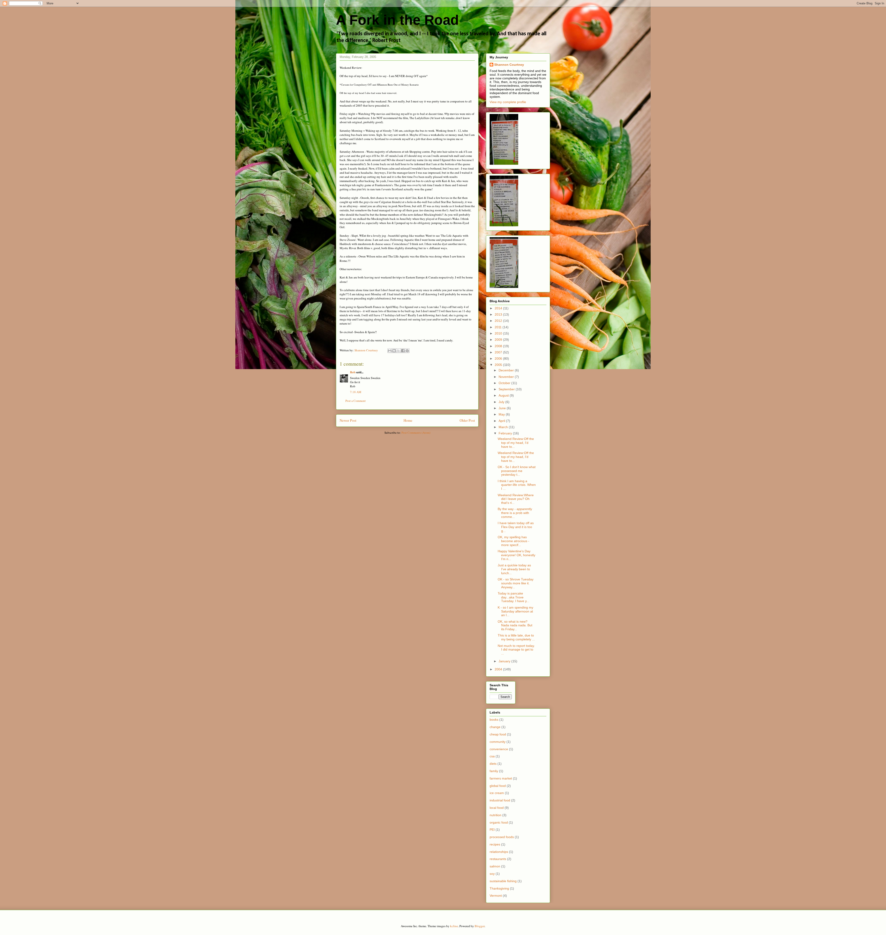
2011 (499, 327)
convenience (499, 749)
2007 (499, 352)
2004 (499, 669)
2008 (499, 346)
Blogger (480, 926)
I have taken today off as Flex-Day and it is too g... (516, 527)
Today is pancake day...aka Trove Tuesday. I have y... (513, 597)
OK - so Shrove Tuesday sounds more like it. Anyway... (515, 583)
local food (497, 808)
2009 (499, 339)
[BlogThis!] (394, 350)
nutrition (495, 815)
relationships (499, 852)
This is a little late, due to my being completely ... (516, 637)
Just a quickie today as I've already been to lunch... (514, 569)
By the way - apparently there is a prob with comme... (515, 513)
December (507, 370)
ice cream (497, 793)
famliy (494, 771)
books (494, 719)
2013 (499, 314)
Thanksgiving (499, 888)
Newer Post (348, 420)
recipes (495, 844)
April (502, 421)
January (505, 661)
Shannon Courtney (509, 64)
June (503, 408)
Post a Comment (355, 401)
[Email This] (389, 350)
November (507, 377)
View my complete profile (508, 102)
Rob (352, 372)
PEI (492, 829)
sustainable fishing (503, 881)
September (507, 389)
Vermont (496, 895)
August (504, 395)
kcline (454, 926)
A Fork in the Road (397, 20)
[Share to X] (398, 350)
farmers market (501, 778)
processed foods (502, 837)
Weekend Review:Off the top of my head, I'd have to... (516, 442)
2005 (499, 365)
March (504, 427)
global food (498, 786)
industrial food (500, 800)
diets (493, 763)
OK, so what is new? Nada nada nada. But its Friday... (515, 625)
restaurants (498, 859)
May (502, 414)
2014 (499, 308)
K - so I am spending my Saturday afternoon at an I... (515, 611)
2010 (499, 333)
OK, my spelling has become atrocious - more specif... (513, 541)
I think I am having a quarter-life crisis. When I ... (517, 485)
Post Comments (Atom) (415, 432)
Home (408, 420)
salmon (495, 866)
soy (492, 873)
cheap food (498, 734)
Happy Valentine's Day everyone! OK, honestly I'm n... (516, 555)
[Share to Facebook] (403, 350)
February (506, 433)
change (495, 727)
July (502, 402)
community (498, 742)
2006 (499, 358)
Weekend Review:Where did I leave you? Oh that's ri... (516, 499)
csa (492, 756)
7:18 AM (355, 392)
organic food (499, 822)
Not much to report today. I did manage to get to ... (516, 649)
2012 (499, 321)
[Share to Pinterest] (407, 350)
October (505, 383)
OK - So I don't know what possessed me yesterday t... (517, 471)
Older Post (467, 420)
